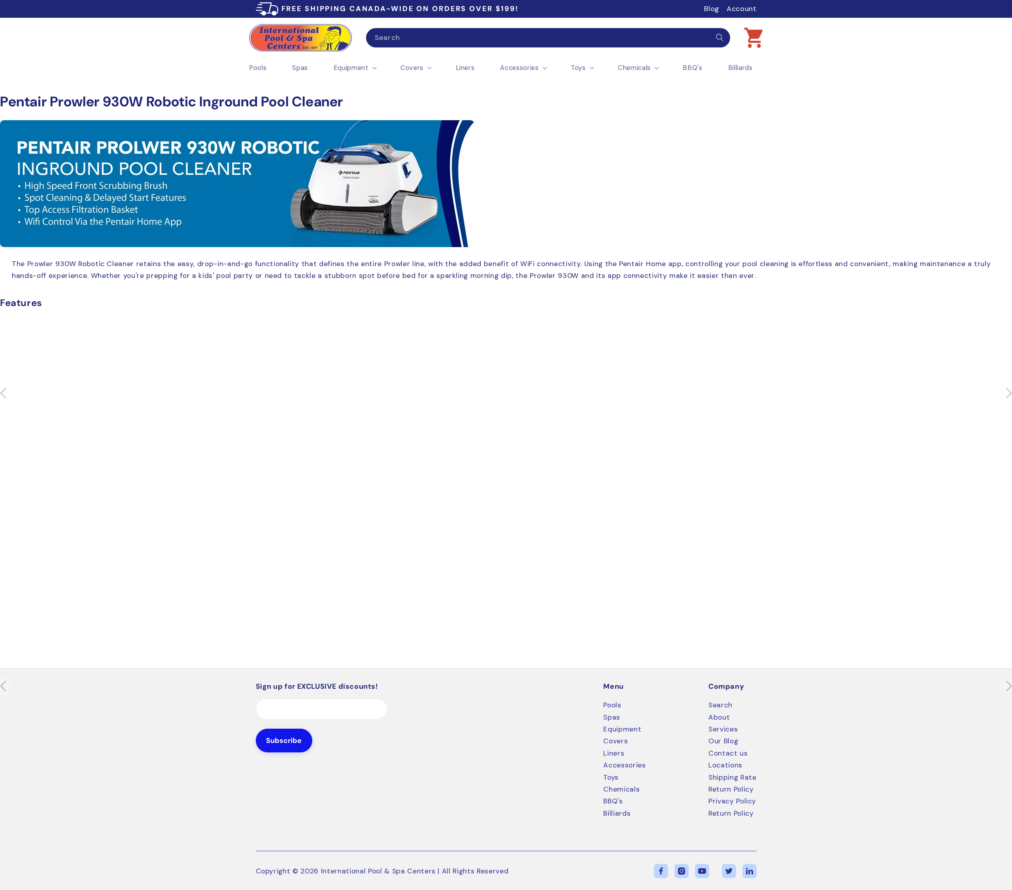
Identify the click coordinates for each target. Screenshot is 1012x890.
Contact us (728, 753)
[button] (753, 37)
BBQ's (613, 801)
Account (742, 8)
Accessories (624, 765)
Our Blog (723, 741)
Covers (615, 741)
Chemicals (621, 789)
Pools (612, 705)
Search (720, 705)
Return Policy (731, 789)
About (719, 717)
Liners (613, 753)
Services (723, 729)
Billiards (617, 813)
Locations (725, 765)
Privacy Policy (732, 801)
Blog (711, 8)
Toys (611, 777)
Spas (611, 717)
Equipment (622, 729)
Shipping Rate (732, 777)
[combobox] (548, 38)
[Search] (719, 37)
